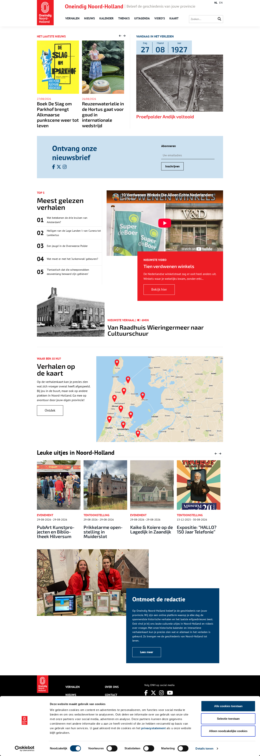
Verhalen (72, 18)
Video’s (159, 18)
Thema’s (124, 18)
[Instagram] (161, 692)
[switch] (112, 748)
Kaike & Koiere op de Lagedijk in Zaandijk (151, 529)
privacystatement (153, 728)
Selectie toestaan (228, 718)
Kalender (106, 18)
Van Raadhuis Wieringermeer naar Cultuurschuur (155, 330)
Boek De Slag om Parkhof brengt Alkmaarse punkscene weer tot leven (41, 114)
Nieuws (89, 18)
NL (215, 2)
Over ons (112, 687)
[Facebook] (146, 692)
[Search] (219, 19)
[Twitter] (153, 692)
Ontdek (50, 410)
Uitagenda (142, 18)
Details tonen (204, 748)
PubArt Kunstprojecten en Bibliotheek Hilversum (56, 531)
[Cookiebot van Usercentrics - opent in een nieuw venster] (24, 748)
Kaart (174, 18)
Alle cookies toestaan (228, 706)
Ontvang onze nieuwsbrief (74, 152)
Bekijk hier (159, 289)
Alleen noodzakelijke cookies (228, 731)
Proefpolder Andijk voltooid (165, 116)
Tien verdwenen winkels (169, 266)
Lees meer (146, 652)
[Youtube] (170, 692)
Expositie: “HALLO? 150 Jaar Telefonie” (196, 529)
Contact (111, 695)
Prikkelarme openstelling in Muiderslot (103, 531)
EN (221, 2)
